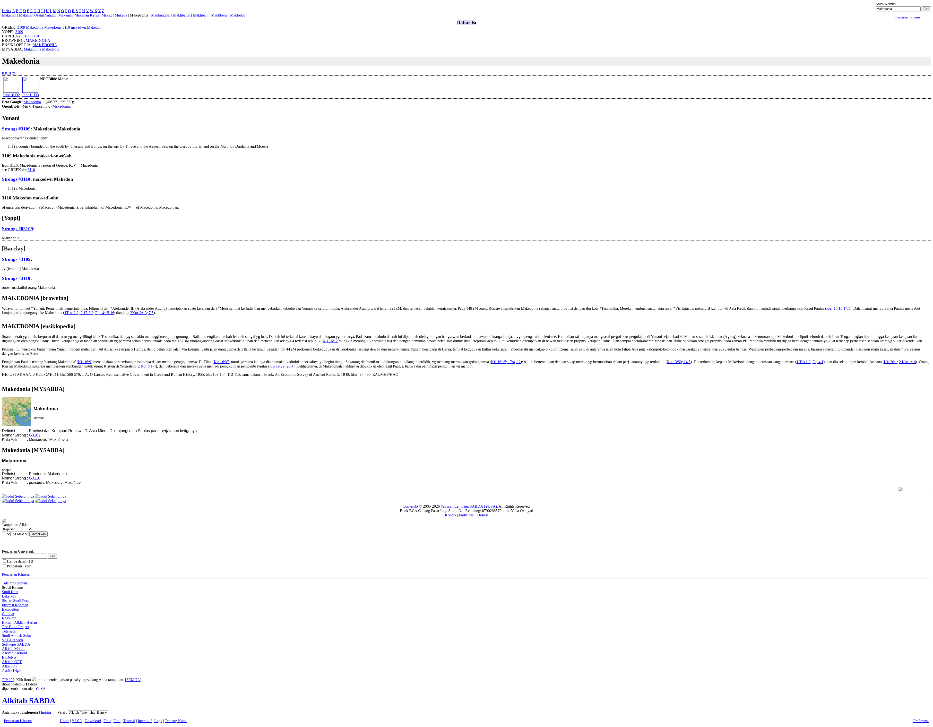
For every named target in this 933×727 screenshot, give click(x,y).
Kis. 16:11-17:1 (838, 308)
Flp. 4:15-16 (104, 313)
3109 (19, 32)
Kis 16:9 (8, 73)
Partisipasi (467, 515)
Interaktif (145, 721)
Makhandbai (160, 15)
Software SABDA (16, 644)
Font (117, 721)
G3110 (34, 478)
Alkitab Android (14, 653)
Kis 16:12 (330, 341)
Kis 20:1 (890, 362)
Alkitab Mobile (13, 649)
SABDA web (12, 640)
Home (64, 721)
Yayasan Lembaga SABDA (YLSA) (469, 506)
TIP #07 (8, 680)
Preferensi (921, 721)
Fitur (107, 721)
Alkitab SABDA (28, 700)
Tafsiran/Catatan (14, 583)
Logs (158, 721)
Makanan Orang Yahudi (37, 15)
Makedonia (32, 49)
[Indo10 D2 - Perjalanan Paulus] (11, 91)
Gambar (8, 614)
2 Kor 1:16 (907, 362)
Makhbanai (181, 15)
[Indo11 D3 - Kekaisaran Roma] (30, 91)
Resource (9, 618)
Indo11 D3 (30, 95)
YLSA (40, 688)
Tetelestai (9, 631)
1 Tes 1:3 (803, 362)
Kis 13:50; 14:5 (679, 362)
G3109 (35, 435)
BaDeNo (9, 657)
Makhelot (237, 15)
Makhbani (200, 15)
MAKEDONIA (38, 40)
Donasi (482, 515)
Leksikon (9, 596)
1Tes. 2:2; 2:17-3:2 (78, 313)
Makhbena (219, 15)
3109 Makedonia (39, 27)
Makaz (107, 15)
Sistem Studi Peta (15, 601)
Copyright (410, 506)
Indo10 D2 (11, 95)
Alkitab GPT (12, 662)
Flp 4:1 (817, 362)
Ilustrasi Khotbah (15, 605)
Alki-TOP (9, 666)
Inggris (46, 712)
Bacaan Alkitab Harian (19, 622)
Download (93, 721)
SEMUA (133, 680)
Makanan (9, 15)
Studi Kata (10, 592)
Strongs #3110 (16, 179)
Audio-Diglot (12, 670)
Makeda (121, 15)
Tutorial (129, 721)
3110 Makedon (82, 27)
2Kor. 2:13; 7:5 (142, 313)
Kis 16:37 (221, 362)
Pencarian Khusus (16, 574)
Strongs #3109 (16, 128)
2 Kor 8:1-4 (147, 366)
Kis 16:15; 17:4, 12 (506, 362)
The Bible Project (15, 627)
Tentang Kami (176, 721)
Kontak (450, 515)
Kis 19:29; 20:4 (281, 366)
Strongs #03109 (17, 228)
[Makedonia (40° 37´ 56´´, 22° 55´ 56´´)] (43, 102)
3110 (35, 36)
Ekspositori (10, 609)
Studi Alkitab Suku (16, 635)
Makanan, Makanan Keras (78, 15)
